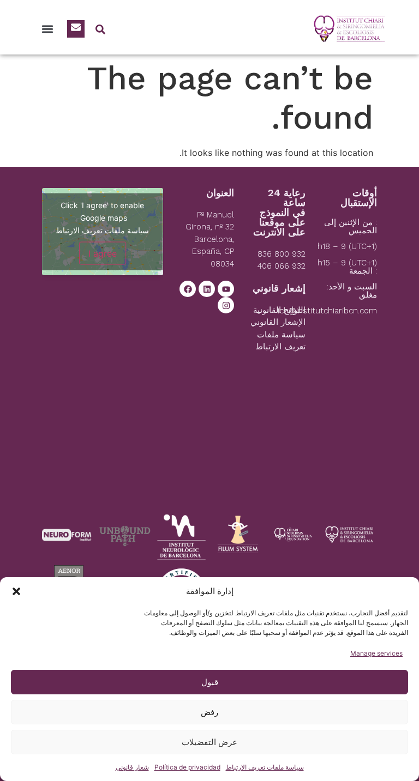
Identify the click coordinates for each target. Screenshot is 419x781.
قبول (209, 682)
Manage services (376, 653)
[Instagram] (226, 305)
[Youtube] (226, 289)
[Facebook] (187, 289)
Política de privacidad (187, 767)
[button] (16, 591)
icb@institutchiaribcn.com (327, 311)
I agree (102, 252)
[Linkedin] (207, 289)
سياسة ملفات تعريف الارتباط (265, 767)
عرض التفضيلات (209, 742)
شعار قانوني (132, 767)
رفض (209, 712)
